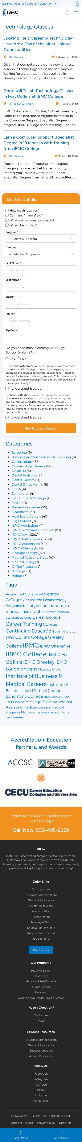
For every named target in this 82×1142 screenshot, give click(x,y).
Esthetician (20, 493)
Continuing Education (30, 630)
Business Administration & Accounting (41, 457)
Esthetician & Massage (29, 498)
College (50, 624)
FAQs (41, 1020)
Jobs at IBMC (41, 938)
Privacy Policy (46, 1123)
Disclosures (41, 950)
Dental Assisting (24, 475)
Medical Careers (37, 707)
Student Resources (41, 900)
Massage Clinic (41, 922)
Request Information (41, 933)
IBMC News (15, 57)
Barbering (19, 452)
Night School (41, 987)
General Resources (26, 507)
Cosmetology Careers (28, 466)
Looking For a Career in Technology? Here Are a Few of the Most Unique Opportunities (38, 43)
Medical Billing (23, 562)
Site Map (65, 1123)
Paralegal (19, 571)
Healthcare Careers (26, 516)
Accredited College (21, 594)
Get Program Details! (41, 428)
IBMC (31, 644)
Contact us (41, 1015)
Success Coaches (41, 1050)
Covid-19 (19, 470)
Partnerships (41, 917)
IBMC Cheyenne (55, 646)
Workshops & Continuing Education (41, 998)
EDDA (16, 489)
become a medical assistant (37, 608)
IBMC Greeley (39, 661)
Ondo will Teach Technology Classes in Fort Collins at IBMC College (38, 93)
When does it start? (24, 225)
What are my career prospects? (32, 220)
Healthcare (20, 511)
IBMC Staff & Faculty (21, 104)
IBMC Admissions (25, 525)
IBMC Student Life (26, 543)
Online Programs (24, 566)
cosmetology (65, 631)
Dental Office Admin (27, 484)
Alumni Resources (41, 905)
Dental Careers (23, 479)
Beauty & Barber (41, 970)
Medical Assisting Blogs (30, 557)
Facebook (41, 1073)
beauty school (35, 605)
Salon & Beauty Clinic (41, 928)
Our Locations (41, 889)
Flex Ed (17, 502)
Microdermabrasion (37, 712)
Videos (17, 575)
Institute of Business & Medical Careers (34, 679)
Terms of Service (22, 1123)
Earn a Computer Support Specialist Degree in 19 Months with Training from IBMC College (38, 142)
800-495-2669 (52, 830)
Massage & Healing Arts (41, 981)
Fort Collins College (26, 637)
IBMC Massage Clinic (45, 669)
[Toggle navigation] (76, 13)
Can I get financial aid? (26, 215)
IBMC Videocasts (25, 548)
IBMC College (26, 653)
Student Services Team (41, 895)
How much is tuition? (25, 210)
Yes (12, 359)
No (24, 359)
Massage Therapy (25, 552)
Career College (46, 617)
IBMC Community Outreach (33, 530)
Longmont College (24, 696)
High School (21, 520)
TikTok (41, 1090)
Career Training (24, 623)
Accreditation (41, 911)
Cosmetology (22, 461)
